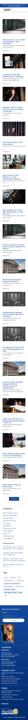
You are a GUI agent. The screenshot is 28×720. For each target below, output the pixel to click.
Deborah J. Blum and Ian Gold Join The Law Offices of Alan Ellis (13, 109)
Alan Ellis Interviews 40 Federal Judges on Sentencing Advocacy (14, 5)
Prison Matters (8, 531)
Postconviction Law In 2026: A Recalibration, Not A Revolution (14, 42)
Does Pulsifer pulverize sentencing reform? (12, 281)
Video (4, 481)
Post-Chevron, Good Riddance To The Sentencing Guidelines (12, 177)
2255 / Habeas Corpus (10, 513)
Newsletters (7, 526)
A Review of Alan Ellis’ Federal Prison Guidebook (13, 75)
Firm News (6, 523)
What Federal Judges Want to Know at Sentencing (14, 455)
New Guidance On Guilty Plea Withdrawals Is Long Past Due (13, 212)
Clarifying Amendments (9, 580)
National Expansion (9, 104)
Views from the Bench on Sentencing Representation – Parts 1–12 (14, 421)
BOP (19, 577)
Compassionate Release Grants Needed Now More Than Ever (13, 314)
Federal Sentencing (9, 415)
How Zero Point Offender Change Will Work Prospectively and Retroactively (13, 385)
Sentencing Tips (8, 171)
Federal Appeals (8, 518)
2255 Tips (6, 577)
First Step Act (8, 586)
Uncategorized (8, 538)
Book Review (7, 71)
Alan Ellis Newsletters (10, 515)
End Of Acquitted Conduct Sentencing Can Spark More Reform (14, 247)
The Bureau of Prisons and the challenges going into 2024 (13, 349)
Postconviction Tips (9, 528)
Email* (4, 612)
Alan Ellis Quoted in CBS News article (12, 143)
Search (23, 504)
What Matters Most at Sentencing (12, 486)
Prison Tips (6, 36)
